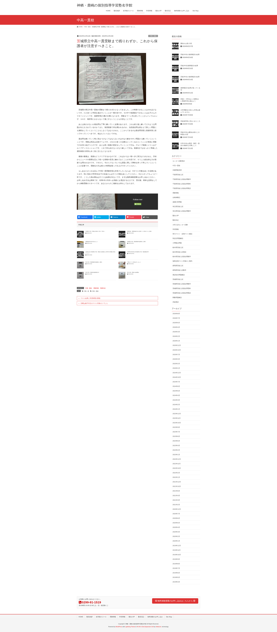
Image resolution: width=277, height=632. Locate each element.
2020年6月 (176, 518)
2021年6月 (176, 491)
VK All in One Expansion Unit (145, 626)
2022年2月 (176, 473)
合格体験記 (176, 197)
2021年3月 (176, 500)
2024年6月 (176, 386)
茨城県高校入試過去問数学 (182, 284)
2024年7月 (176, 382)
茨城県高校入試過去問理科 (182, 288)
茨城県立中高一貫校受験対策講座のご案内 (136, 241)
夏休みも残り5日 (186, 43)
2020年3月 (176, 532)
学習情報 (176, 229)
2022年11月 (177, 464)
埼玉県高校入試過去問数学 (182, 211)
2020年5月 (176, 523)
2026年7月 (176, 318)
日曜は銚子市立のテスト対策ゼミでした (94, 303)
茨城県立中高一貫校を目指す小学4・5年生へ (95, 231)
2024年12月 (177, 373)
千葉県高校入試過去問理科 (182, 184)
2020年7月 (176, 514)
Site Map (169, 617)
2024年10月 (177, 377)
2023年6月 (176, 436)
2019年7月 (176, 568)
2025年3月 (176, 359)
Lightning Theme (130, 626)
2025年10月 (177, 350)
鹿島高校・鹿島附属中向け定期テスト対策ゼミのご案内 (139, 231)
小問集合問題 (177, 243)
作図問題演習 (177, 170)
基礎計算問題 (177, 202)
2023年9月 (176, 427)
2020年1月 (176, 541)
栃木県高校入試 (178, 247)
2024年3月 (176, 400)
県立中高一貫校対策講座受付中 (92, 272)
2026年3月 (176, 332)
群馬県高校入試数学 (179, 270)
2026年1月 (176, 341)
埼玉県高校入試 (178, 206)
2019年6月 (176, 573)
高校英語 (176, 302)
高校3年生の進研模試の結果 (190, 77)
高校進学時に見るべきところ (190, 121)
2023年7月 (176, 432)
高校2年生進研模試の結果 (189, 65)
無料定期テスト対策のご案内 (182, 261)
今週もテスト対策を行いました (134, 262)
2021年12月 (177, 482)
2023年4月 (176, 445)
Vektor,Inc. (159, 626)
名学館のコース (101, 617)
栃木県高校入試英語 (179, 252)
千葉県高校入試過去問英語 (182, 188)
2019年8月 (176, 564)
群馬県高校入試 (178, 265)
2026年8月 (176, 313)
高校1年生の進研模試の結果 (190, 54)
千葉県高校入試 (178, 174)
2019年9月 (176, 559)
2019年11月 (177, 550)
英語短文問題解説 (179, 275)
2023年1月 (176, 454)
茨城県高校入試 (178, 279)
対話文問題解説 (178, 238)
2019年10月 (177, 554)
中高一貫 (86, 291)
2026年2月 (176, 336)
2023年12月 (177, 413)
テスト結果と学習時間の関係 (90, 298)
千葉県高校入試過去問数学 (182, 179)
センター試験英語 (179, 161)
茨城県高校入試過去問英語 (182, 293)
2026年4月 (176, 327)
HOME (81, 617)
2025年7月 (176, 354)
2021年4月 (176, 495)
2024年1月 (176, 409)
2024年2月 (176, 404)
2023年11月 (177, 418)
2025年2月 (176, 363)
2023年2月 (176, 450)
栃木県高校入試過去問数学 (182, 256)
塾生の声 (176, 215)
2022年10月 (177, 468)
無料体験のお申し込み (155, 617)
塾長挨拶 (89, 617)
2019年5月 (176, 577)
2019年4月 (176, 582)
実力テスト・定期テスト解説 (182, 234)
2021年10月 (177, 486)
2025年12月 (177, 345)
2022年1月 (176, 477)
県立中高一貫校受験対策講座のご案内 (93, 262)
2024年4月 (176, 395)
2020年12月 (177, 509)
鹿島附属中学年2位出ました (91, 241)
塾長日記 (103, 288)
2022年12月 (177, 459)
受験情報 (96, 288)
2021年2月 (176, 504)
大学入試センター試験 (180, 225)
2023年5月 (176, 441)
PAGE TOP (269, 611)
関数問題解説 (177, 297)
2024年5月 (176, 391)
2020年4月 (176, 527)
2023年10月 (177, 423)
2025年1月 (176, 368)
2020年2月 (176, 536)
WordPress (119, 626)
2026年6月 (176, 323)
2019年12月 (177, 545)
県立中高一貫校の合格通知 (133, 272)
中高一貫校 (153, 36)
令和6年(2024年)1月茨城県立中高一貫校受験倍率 (138, 251)
